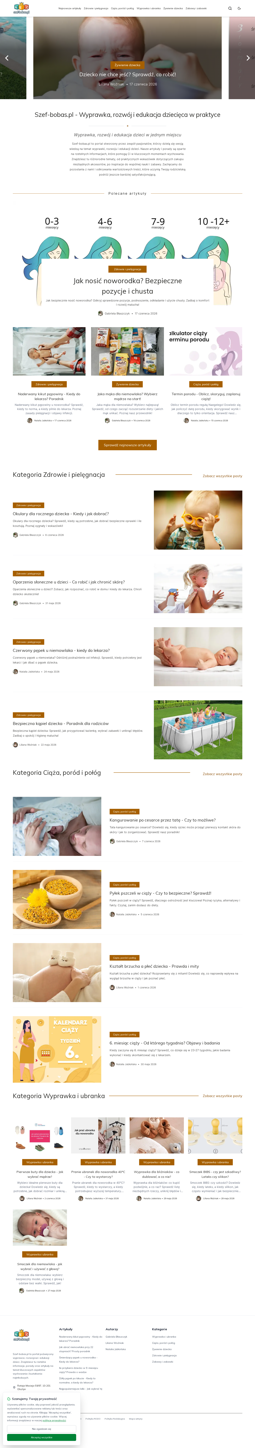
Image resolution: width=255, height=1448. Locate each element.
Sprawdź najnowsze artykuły (127, 445)
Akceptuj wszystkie (41, 1437)
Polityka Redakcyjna (115, 1418)
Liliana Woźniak (115, 1343)
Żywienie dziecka (173, 8)
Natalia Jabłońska (116, 1349)
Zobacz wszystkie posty (222, 476)
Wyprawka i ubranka (149, 8)
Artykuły (66, 1329)
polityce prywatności (54, 1420)
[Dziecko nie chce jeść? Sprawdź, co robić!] (127, 58)
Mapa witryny (135, 1418)
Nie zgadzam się (41, 1428)
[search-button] (230, 8)
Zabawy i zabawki (196, 8)
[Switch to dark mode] (239, 8)
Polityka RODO (93, 1418)
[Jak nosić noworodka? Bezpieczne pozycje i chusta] (127, 261)
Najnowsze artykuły (70, 8)
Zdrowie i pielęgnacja (96, 8)
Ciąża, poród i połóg (122, 8)
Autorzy (112, 1329)
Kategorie (159, 1329)
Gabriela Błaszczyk (116, 1336)
